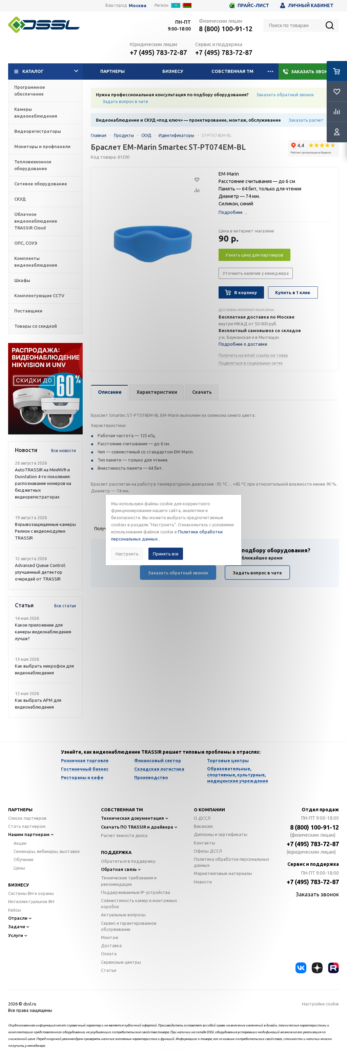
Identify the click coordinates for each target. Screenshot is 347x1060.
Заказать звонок (313, 71)
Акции (20, 843)
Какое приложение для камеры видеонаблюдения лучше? (43, 632)
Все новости (63, 450)
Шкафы (22, 280)
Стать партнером (26, 826)
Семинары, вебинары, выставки (47, 851)
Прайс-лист (253, 5)
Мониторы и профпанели (42, 146)
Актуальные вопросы (123, 914)
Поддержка (116, 852)
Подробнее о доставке (243, 344)
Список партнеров (27, 818)
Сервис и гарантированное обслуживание (129, 926)
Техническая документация (132, 818)
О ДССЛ (202, 818)
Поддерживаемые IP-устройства (135, 892)
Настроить (127, 553)
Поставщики (28, 310)
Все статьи (65, 606)
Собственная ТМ (232, 71)
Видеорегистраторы (37, 131)
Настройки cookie (320, 1003)
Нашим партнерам (28, 834)
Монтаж (109, 937)
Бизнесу (172, 71)
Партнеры (112, 71)
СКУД (20, 199)
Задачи (16, 926)
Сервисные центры (121, 962)
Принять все (166, 553)
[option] (45, 388)
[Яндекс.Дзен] (317, 967)
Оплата (109, 953)
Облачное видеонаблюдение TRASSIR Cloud (35, 221)
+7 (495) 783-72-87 (158, 52)
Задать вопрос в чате (125, 101)
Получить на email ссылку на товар (253, 355)
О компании (209, 809)
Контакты (204, 842)
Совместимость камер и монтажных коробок (139, 903)
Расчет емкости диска (124, 835)
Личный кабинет (310, 5)
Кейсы (14, 910)
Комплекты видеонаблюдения (35, 261)
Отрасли (17, 918)
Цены (19, 867)
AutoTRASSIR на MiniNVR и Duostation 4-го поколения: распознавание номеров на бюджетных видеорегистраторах (43, 483)
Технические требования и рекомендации (129, 880)
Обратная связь (119, 869)
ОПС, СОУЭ (25, 243)
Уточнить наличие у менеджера (256, 273)
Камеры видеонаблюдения (35, 112)
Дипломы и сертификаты (220, 834)
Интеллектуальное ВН (31, 901)
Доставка (111, 945)
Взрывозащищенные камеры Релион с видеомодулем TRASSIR (45, 531)
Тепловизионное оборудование (33, 165)
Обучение (24, 859)
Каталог (33, 71)
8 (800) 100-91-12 (225, 29)
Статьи (108, 970)
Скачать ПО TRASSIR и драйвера (137, 826)
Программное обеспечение (29, 90)
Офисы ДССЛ (208, 851)
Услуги (15, 935)
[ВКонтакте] (300, 967)
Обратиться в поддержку (128, 861)
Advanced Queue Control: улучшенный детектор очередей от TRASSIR (40, 572)
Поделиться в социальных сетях (251, 363)
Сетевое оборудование (40, 183)
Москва (137, 5)
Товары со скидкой (35, 326)
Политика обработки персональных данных (231, 862)
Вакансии (203, 826)
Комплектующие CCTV (39, 295)
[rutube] (333, 967)
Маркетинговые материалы (223, 873)
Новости (203, 881)
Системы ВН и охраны (31, 893)
